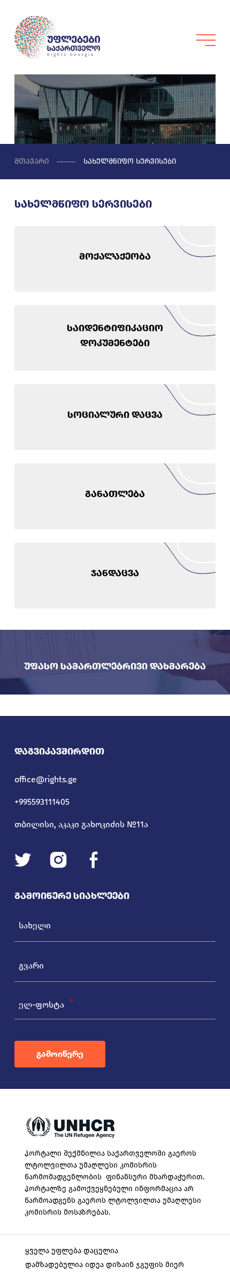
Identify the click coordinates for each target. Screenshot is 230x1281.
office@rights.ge (45, 779)
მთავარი (31, 161)
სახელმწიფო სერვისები (129, 161)
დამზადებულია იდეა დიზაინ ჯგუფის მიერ (104, 1264)
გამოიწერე (59, 1054)
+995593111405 (42, 802)
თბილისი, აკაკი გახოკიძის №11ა (81, 824)
